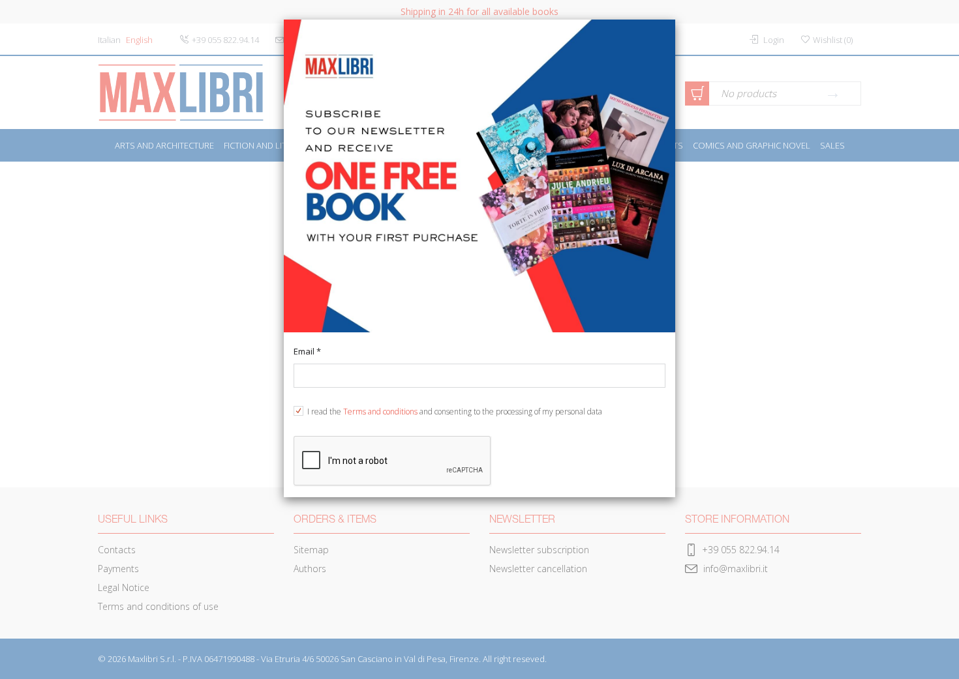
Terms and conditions (380, 411)
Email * (307, 351)
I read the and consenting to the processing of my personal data (454, 411)
